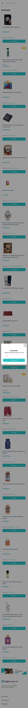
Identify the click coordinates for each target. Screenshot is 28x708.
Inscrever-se (14, 360)
